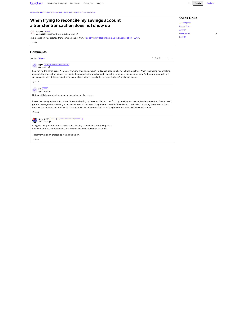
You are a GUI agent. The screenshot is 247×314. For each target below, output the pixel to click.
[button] (32, 32)
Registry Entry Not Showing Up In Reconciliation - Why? (112, 38)
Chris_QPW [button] (43, 119)
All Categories (185, 22)
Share (33, 42)
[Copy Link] (77, 34)
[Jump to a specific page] (172, 58)
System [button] (39, 31)
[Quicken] (36, 3)
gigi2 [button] (40, 64)
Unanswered (198, 33)
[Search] (189, 3)
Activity (182, 30)
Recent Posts (184, 26)
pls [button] (39, 89)
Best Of (182, 37)
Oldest (41, 58)
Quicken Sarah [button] (69, 34)
